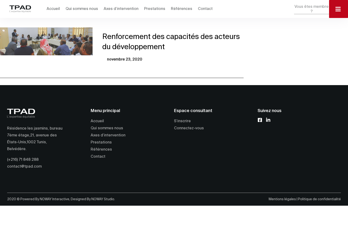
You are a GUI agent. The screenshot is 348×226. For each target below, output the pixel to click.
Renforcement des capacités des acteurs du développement (171, 42)
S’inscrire (182, 121)
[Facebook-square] (260, 120)
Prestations (154, 9)
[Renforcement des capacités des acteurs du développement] (46, 41)
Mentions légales (282, 199)
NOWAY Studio (102, 199)
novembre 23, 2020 (124, 59)
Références (181, 9)
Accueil (53, 9)
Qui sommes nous (82, 9)
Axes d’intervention (121, 9)
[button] (311, 9)
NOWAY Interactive (54, 199)
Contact (205, 9)
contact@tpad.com (24, 167)
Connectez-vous (189, 128)
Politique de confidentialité (319, 199)
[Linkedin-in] (264, 120)
